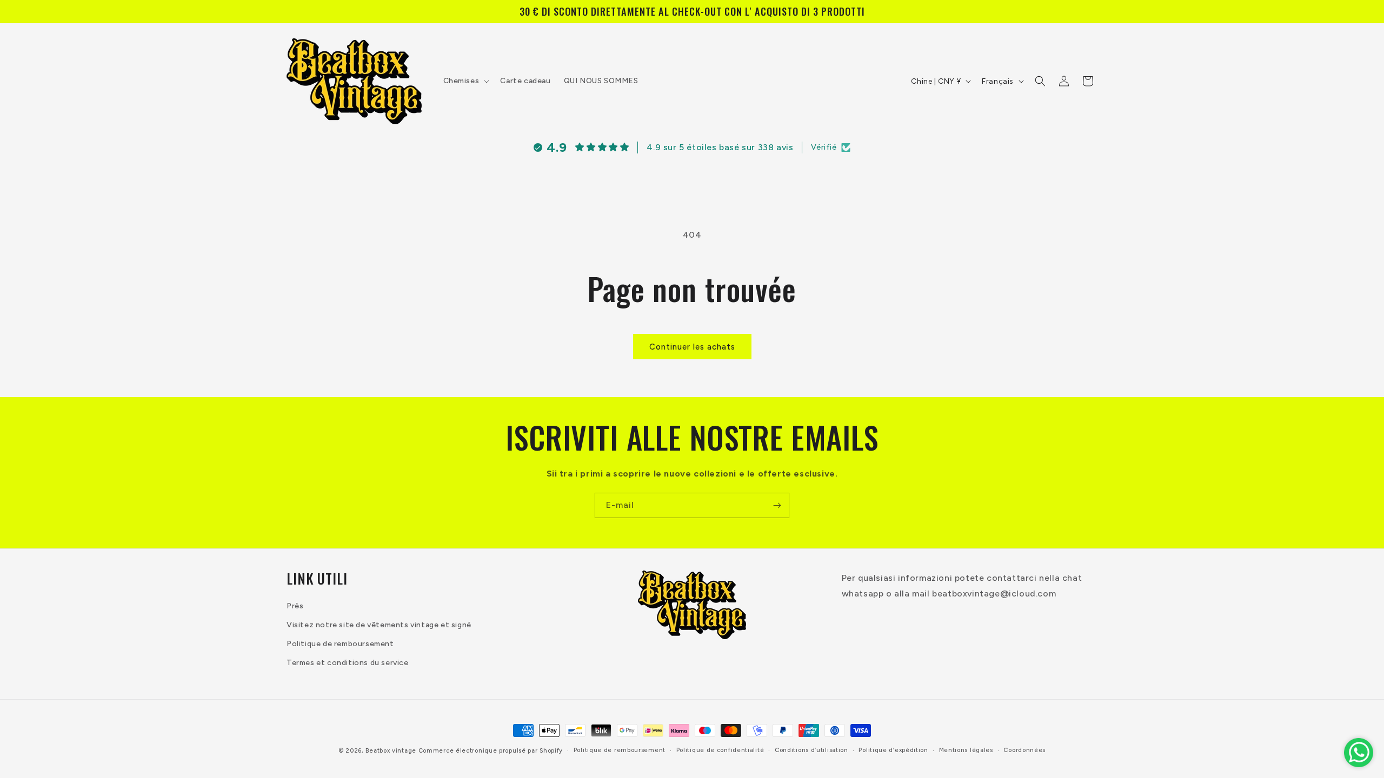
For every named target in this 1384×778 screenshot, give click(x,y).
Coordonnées (1024, 750)
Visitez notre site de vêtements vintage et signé (379, 624)
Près (295, 606)
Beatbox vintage (390, 750)
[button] (465, 81)
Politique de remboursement (340, 643)
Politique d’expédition (893, 750)
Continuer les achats (692, 347)
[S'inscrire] (777, 505)
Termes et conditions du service (348, 662)
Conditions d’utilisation (811, 750)
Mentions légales (966, 750)
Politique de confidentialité (720, 750)
